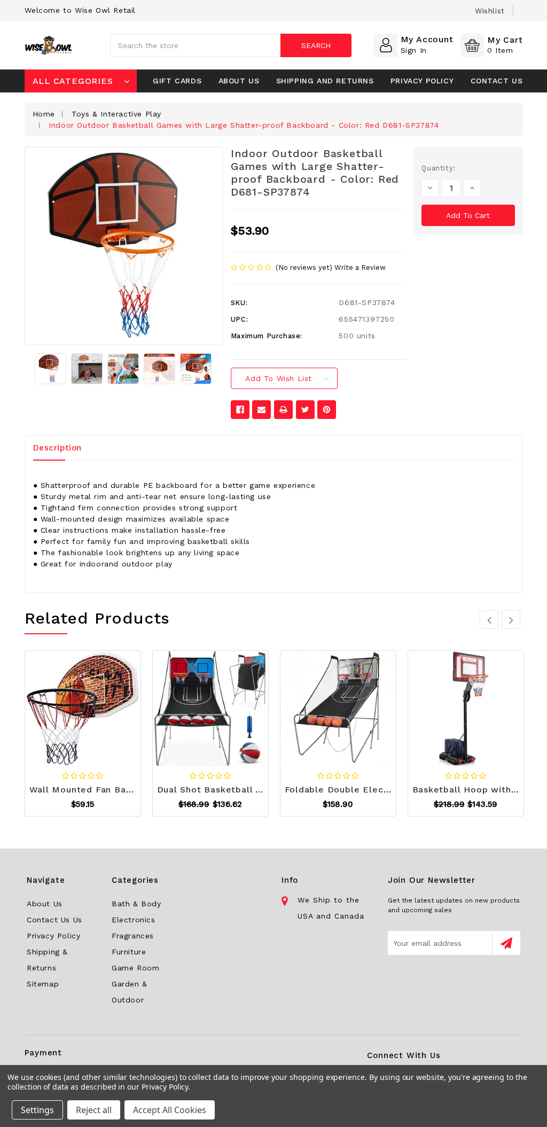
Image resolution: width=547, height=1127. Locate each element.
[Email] (261, 409)
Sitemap (43, 984)
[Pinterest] (326, 409)
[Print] (283, 409)
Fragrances (133, 935)
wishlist (490, 10)
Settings (37, 1110)
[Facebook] (240, 409)
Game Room (135, 967)
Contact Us (497, 80)
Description (57, 448)
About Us (239, 80)
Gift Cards (177, 80)
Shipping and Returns (325, 80)
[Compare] (109, 706)
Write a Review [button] (360, 267)
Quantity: (438, 168)
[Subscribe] (506, 943)
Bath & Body (136, 903)
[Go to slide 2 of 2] (489, 619)
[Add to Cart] (56, 706)
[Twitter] (305, 409)
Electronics (133, 919)
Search (316, 45)
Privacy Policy (422, 80)
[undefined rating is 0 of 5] (252, 268)
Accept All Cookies (169, 1110)
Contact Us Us (54, 919)
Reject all (94, 1110)
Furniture (129, 951)
